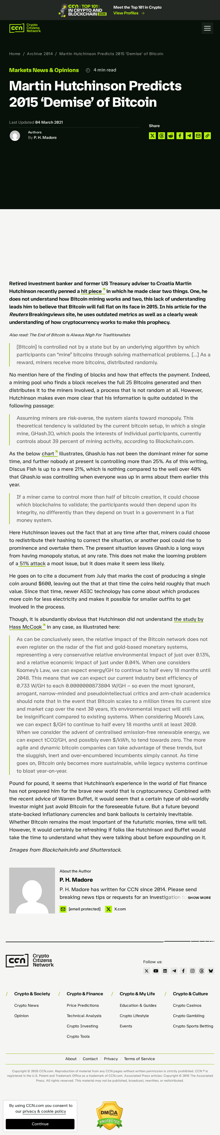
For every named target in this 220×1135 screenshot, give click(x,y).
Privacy (111, 1058)
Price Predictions (83, 1005)
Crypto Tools (78, 1036)
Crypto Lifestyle (134, 1015)
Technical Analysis (84, 1015)
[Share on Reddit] (170, 135)
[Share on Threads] (161, 135)
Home (15, 53)
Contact (90, 1058)
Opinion (21, 1015)
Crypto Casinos (187, 1005)
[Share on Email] (198, 135)
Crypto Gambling (188, 1015)
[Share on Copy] (207, 135)
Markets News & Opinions (44, 70)
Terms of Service (139, 1058)
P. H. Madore (45, 137)
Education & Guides (138, 1005)
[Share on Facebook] (179, 135)
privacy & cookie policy (44, 1111)
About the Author (75, 871)
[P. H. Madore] (32, 891)
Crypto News (26, 1005)
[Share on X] (152, 135)
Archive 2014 (40, 53)
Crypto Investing (82, 1026)
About (70, 1058)
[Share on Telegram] (189, 135)
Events (126, 1026)
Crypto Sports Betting (193, 1026)
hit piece (91, 291)
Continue (40, 1124)
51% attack (32, 563)
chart (48, 453)
